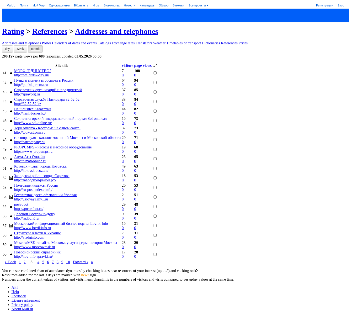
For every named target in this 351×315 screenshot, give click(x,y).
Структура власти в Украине (37, 233)
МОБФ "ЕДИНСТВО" (32, 71)
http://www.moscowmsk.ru (34, 247)
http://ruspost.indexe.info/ (33, 190)
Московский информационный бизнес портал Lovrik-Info (61, 223)
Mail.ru (11, 5)
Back (10, 262)
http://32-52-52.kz (27, 104)
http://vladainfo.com (29, 237)
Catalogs (104, 43)
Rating (13, 31)
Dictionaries (211, 43)
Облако (164, 5)
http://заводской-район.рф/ (35, 180)
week (20, 49)
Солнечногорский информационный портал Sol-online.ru (60, 118)
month (35, 49)
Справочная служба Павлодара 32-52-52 (47, 99)
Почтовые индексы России (36, 185)
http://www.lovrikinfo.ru (32, 228)
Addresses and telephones (116, 31)
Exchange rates (123, 43)
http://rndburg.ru (26, 218)
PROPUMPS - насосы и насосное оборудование (53, 147)
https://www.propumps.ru (33, 151)
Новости (129, 5)
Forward (80, 262)
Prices (243, 43)
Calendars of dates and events (74, 43)
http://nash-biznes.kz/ (30, 113)
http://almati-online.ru (30, 161)
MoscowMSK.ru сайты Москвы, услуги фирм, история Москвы (65, 243)
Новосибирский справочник (37, 252)
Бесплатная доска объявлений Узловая (45, 195)
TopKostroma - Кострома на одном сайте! (47, 128)
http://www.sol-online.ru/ (33, 123)
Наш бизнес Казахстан (32, 109)
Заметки (178, 5)
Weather (159, 43)
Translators (144, 43)
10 (68, 262)
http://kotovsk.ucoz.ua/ (31, 170)
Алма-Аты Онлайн (29, 157)
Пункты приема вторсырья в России (44, 80)
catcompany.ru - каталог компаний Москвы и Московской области (67, 138)
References (49, 31)
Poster (46, 43)
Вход (341, 5)
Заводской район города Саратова (41, 176)
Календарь (147, 5)
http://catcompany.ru (29, 142)
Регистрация (324, 5)
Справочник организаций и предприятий (48, 90)
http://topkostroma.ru (29, 132)
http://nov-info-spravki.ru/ (33, 256)
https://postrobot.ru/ (28, 209)
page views (143, 65)
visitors (127, 65)
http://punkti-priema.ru (31, 85)
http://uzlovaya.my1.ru (31, 199)
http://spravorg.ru (27, 94)
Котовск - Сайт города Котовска (40, 166)
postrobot (21, 204)
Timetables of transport (183, 43)
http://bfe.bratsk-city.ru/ (31, 75)
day (7, 49)
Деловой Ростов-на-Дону (34, 214)
